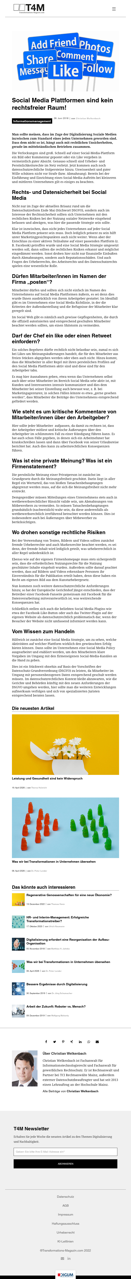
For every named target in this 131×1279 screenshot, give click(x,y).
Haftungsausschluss (65, 1223)
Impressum (65, 1214)
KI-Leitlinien (65, 1241)
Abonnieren (65, 1163)
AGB (65, 1205)
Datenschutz (65, 1196)
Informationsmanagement (32, 121)
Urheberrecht (66, 1232)
